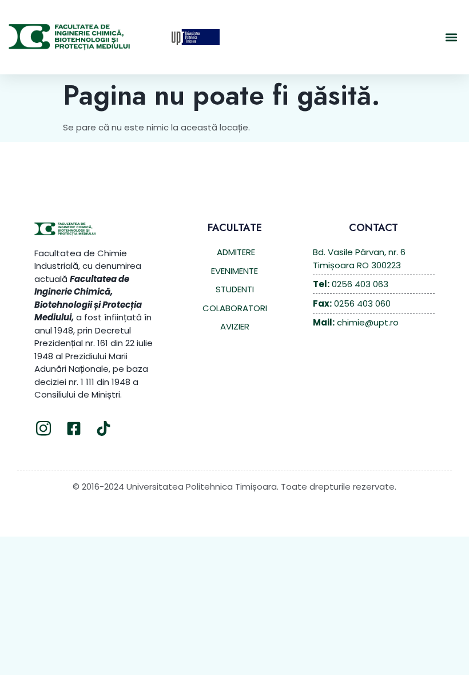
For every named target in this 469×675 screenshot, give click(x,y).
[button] (451, 37)
